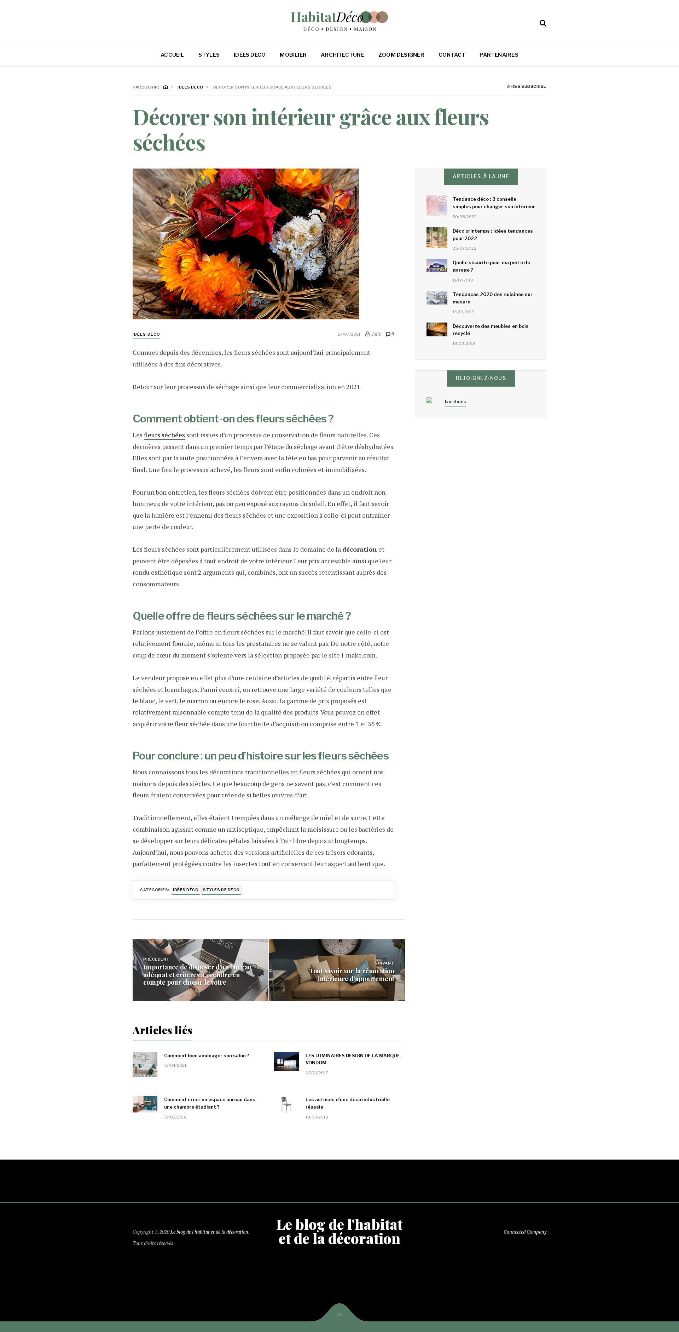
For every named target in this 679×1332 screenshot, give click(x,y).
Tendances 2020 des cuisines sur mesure (493, 297)
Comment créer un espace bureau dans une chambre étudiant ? (209, 1103)
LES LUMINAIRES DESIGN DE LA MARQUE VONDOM (353, 1059)
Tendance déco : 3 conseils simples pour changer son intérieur (494, 202)
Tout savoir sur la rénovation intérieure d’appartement (351, 975)
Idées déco (250, 55)
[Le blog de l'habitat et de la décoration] (339, 21)
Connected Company (525, 1231)
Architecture (342, 55)
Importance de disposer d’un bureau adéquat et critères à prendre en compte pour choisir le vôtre (197, 974)
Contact (452, 55)
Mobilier (293, 55)
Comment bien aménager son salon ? (206, 1055)
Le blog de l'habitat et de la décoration (209, 1231)
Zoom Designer (401, 55)
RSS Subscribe (528, 87)
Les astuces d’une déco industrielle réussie (348, 1103)
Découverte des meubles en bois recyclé (491, 329)
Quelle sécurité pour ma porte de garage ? (491, 266)
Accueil (172, 55)
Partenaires (499, 55)
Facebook (455, 401)
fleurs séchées (164, 435)
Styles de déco (221, 889)
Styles (209, 55)
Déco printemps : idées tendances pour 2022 (493, 234)
